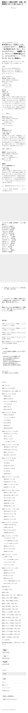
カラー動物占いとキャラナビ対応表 (10, 372)
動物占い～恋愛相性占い (8, 696)
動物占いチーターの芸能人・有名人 (10, 620)
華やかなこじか (7, 438)
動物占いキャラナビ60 (14, 42)
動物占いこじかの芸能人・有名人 (9, 611)
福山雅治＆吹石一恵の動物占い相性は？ (12, 364)
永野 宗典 (13, 241)
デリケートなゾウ (8, 564)
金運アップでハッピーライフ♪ (10, 699)
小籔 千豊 (12, 234)
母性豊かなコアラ (8, 546)
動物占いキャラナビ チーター (9, 476)
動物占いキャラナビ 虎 (7, 393)
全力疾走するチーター (7, 287)
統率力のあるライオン (9, 511)
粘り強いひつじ (7, 575)
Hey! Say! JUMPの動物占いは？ (10, 363)
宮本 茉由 (13, 238)
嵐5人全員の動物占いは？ (9, 359)
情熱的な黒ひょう (8, 503)
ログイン (4, 682)
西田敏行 (10, 251)
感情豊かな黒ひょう (8, 500)
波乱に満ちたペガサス (9, 455)
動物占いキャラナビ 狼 (7, 412)
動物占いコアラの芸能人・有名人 (9, 631)
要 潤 (11, 248)
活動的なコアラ (7, 551)
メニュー (15, 7)
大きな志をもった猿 (8, 468)
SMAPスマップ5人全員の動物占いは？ (12, 361)
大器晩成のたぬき (8, 532)
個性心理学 (4, 586)
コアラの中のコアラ (8, 538)
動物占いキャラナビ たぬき (8, 522)
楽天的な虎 (6, 396)
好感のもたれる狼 (8, 414)
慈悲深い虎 (6, 406)
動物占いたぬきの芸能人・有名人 (9, 628)
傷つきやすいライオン (9, 513)
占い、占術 (4, 639)
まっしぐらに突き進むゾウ (10, 559)
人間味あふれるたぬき (9, 524)
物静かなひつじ (7, 578)
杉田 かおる (11, 233)
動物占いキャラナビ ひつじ (8, 568)
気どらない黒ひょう (8, 497)
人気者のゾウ (7, 556)
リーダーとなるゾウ (8, 562)
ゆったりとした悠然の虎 (9, 401)
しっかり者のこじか (8, 441)
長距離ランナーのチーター (10, 484)
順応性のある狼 (7, 428)
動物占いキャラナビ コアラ (8, 535)
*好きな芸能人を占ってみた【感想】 (10, 391)
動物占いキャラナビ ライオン (9, 509)
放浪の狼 (6, 425)
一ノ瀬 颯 (13, 236)
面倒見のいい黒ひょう (9, 492)
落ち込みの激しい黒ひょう (10, 495)
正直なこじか (14, 287)
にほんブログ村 (5, 652)
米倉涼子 (12, 226)
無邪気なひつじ (7, 570)
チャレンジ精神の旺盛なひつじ (11, 580)
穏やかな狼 (6, 422)
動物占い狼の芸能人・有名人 (8, 609)
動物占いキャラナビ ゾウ (8, 554)
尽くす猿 (6, 471)
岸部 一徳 (12, 244)
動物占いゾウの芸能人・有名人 (9, 637)
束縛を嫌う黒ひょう (8, 505)
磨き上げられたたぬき (9, 530)
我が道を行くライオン (9, 519)
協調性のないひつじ (8, 572)
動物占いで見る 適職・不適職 (9, 597)
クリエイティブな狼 (8, 417)
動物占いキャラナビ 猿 (7, 458)
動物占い (4, 592)
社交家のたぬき (7, 527)
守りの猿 (6, 463)
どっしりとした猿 (8, 460)
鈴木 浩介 (10, 246)
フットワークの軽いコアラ (10, 543)
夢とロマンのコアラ (8, 548)
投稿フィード (5, 685)
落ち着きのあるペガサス (9, 449)
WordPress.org (5, 690)
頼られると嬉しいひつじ (9, 583)
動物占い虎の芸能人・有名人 (8, 606)
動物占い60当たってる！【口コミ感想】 (11, 595)
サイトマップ (5, 371)
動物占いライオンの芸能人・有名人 (10, 625)
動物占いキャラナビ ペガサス (9, 444)
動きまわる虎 (7, 409)
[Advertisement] (14, 25)
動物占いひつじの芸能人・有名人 (9, 634)
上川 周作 (14, 239)
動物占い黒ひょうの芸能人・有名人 (10, 623)
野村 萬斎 (13, 227)
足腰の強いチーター (8, 487)
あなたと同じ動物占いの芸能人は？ (11, 358)
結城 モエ (13, 243)
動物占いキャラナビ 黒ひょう (9, 490)
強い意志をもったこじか (9, 433)
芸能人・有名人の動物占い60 (8, 600)
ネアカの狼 (6, 420)
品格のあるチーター (8, 479)
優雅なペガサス (7, 452)
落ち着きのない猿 (8, 465)
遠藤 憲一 (13, 250)
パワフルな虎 (7, 404)
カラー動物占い (5, 589)
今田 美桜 (11, 231)
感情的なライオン (8, 516)
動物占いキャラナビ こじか (8, 431)
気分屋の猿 (6, 473)
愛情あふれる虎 (7, 398)
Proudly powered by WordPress (9, 709)
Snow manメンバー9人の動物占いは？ (12, 356)
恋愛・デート (5, 385)
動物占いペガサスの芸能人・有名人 (10, 614)
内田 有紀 (12, 229)
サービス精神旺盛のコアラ (10, 540)
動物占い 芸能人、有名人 (8, 603)
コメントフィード (6, 687)
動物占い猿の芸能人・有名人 (8, 617)
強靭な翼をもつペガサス (9, 447)
